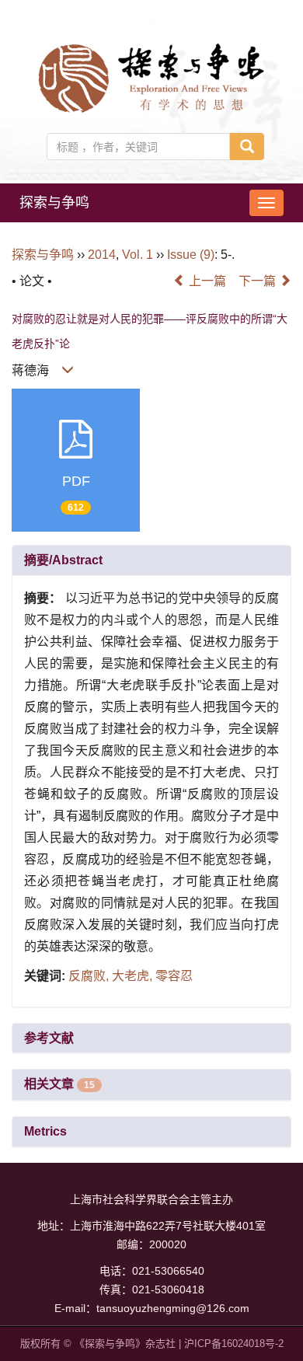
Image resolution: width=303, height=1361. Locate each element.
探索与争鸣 (54, 203)
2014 (102, 254)
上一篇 (206, 281)
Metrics (45, 1131)
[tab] (151, 560)
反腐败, (90, 975)
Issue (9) (190, 254)
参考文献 (49, 1038)
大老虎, (133, 975)
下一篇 (259, 281)
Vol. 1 (137, 254)
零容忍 (174, 975)
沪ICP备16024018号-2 (234, 1343)
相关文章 (59, 1084)
